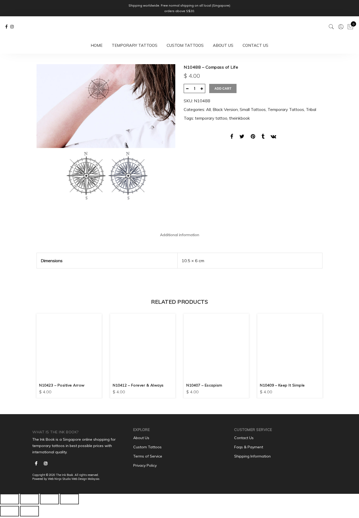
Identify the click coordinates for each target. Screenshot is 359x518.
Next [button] (318, 352)
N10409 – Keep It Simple (282, 385)
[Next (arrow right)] (29, 511)
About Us (223, 45)
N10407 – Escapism (204, 385)
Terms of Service (147, 456)
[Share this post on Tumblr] (262, 137)
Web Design (79, 479)
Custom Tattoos (185, 45)
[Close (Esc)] (9, 499)
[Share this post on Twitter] (241, 137)
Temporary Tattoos (134, 45)
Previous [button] (41, 352)
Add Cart (222, 88)
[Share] (29, 499)
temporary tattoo (211, 118)
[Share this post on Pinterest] (253, 137)
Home (96, 45)
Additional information (179, 234)
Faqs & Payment (248, 447)
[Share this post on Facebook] (231, 137)
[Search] (331, 26)
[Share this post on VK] (273, 137)
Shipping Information (252, 456)
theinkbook (239, 118)
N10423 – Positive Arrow (62, 385)
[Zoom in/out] (69, 499)
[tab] (179, 234)
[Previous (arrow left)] (9, 511)
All (208, 109)
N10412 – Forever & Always (138, 385)
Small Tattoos (253, 109)
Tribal (311, 109)
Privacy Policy (145, 465)
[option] (106, 133)
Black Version (225, 109)
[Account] (341, 26)
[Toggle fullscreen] (49, 499)
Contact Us (255, 45)
